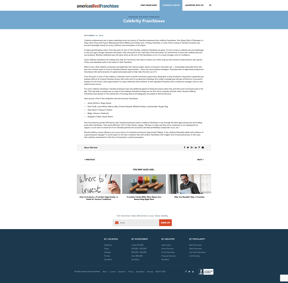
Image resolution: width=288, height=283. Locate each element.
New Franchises (195, 248)
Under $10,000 (137, 245)
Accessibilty (140, 272)
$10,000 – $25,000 (139, 248)
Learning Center (171, 5)
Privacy (131, 272)
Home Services (167, 248)
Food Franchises (167, 252)
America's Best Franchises (98, 5)
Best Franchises (195, 245)
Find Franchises (149, 5)
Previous (90, 159)
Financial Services (168, 256)
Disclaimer (122, 272)
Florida (107, 256)
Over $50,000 (137, 256)
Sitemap (150, 272)
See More (108, 259)
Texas (106, 248)
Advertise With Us (194, 5)
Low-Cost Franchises (197, 252)
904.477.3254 (160, 272)
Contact (113, 272)
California (108, 245)
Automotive (166, 245)
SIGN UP (165, 222)
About (105, 272)
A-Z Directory (194, 256)
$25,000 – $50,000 (139, 252)
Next (200, 159)
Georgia (107, 252)
